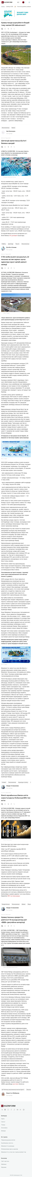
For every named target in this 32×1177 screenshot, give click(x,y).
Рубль (4, 244)
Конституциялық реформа (24, 6)
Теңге (17, 244)
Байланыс (4, 1164)
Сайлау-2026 (9, 6)
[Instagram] (2, 29)
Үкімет (4, 782)
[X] (14, 29)
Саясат (3, 1121)
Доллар (10, 244)
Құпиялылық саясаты (7, 1143)
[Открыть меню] (29, 2)
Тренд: (3, 6)
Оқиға (2, 1118)
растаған (15, 1084)
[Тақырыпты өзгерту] (24, 2)
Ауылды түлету (23, 782)
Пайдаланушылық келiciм (8, 1140)
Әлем (23, 904)
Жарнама (3, 1167)
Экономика (5, 127)
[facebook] (11, 1109)
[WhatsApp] (5, 29)
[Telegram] (8, 29)
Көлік (13, 127)
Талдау (3, 1124)
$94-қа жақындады (14, 896)
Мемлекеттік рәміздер (7, 1146)
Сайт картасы (5, 1161)
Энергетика (5, 904)
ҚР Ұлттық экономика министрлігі (13, 1089)
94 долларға (13, 235)
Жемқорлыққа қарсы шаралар (9, 1149)
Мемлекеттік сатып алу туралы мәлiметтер (13, 1152)
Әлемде (3, 1131)
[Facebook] (11, 29)
